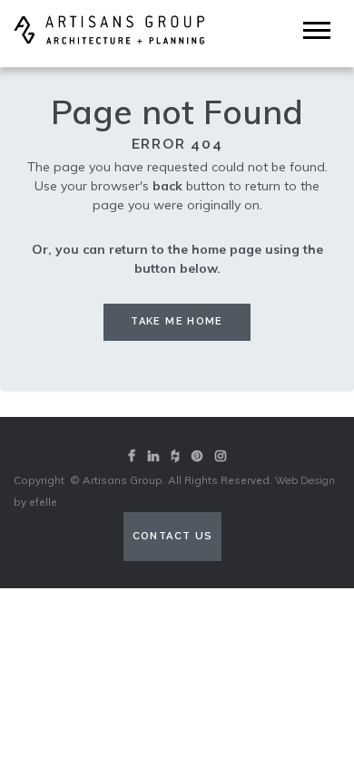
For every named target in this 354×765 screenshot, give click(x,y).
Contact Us (173, 536)
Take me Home (177, 321)
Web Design (305, 480)
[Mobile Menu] (317, 30)
